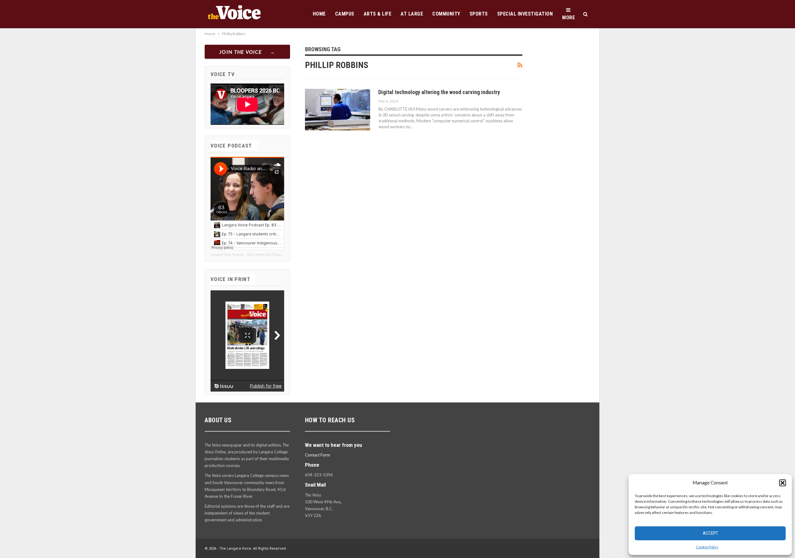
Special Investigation (525, 14)
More (568, 17)
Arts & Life (378, 14)
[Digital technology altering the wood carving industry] (337, 109)
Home (319, 14)
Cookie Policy (707, 547)
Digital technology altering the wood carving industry (439, 92)
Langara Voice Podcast (227, 254)
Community (446, 14)
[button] (782, 483)
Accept (710, 533)
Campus (344, 14)
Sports (479, 14)
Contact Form (317, 454)
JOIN (240, 52)
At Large (412, 14)
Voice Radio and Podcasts (266, 254)
